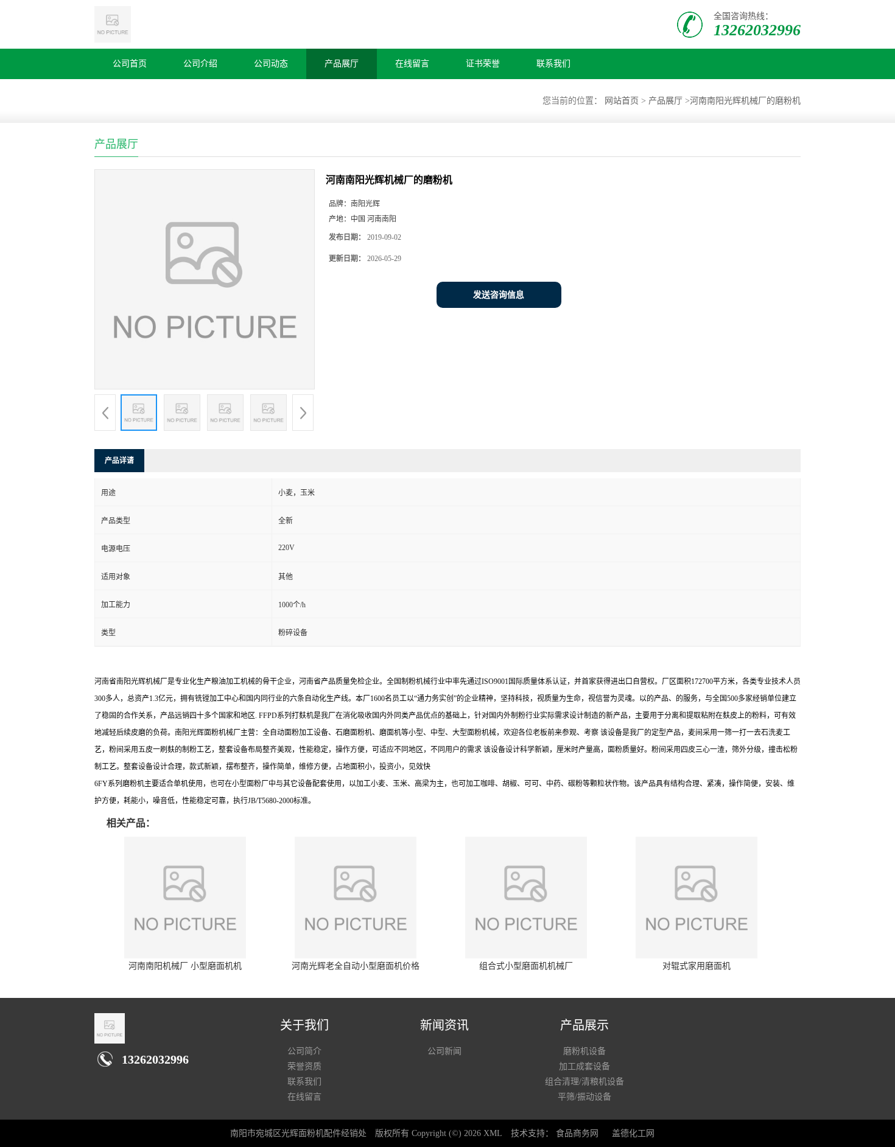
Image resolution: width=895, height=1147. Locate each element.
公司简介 (304, 1051)
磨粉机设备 (584, 1051)
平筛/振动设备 (584, 1096)
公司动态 (271, 63)
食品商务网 (577, 1133)
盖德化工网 (633, 1133)
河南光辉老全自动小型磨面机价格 (355, 966)
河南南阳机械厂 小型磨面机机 (185, 966)
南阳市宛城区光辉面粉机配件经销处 (298, 1133)
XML (492, 1133)
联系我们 (553, 63)
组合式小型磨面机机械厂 (526, 966)
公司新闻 (444, 1051)
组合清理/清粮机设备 (584, 1081)
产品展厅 (342, 63)
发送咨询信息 (498, 294)
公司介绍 (200, 63)
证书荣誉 (483, 63)
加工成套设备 (584, 1066)
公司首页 (130, 63)
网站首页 (622, 100)
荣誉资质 (304, 1066)
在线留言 (412, 63)
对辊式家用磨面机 (696, 966)
